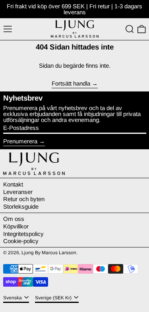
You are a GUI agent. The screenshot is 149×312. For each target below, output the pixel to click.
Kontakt (13, 184)
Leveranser (18, 191)
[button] (129, 29)
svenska (13, 298)
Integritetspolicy (23, 233)
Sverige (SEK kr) (54, 298)
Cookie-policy (21, 241)
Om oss (13, 218)
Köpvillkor (16, 226)
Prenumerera (20, 141)
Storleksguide (21, 206)
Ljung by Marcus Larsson (48, 252)
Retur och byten (24, 199)
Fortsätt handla (71, 83)
